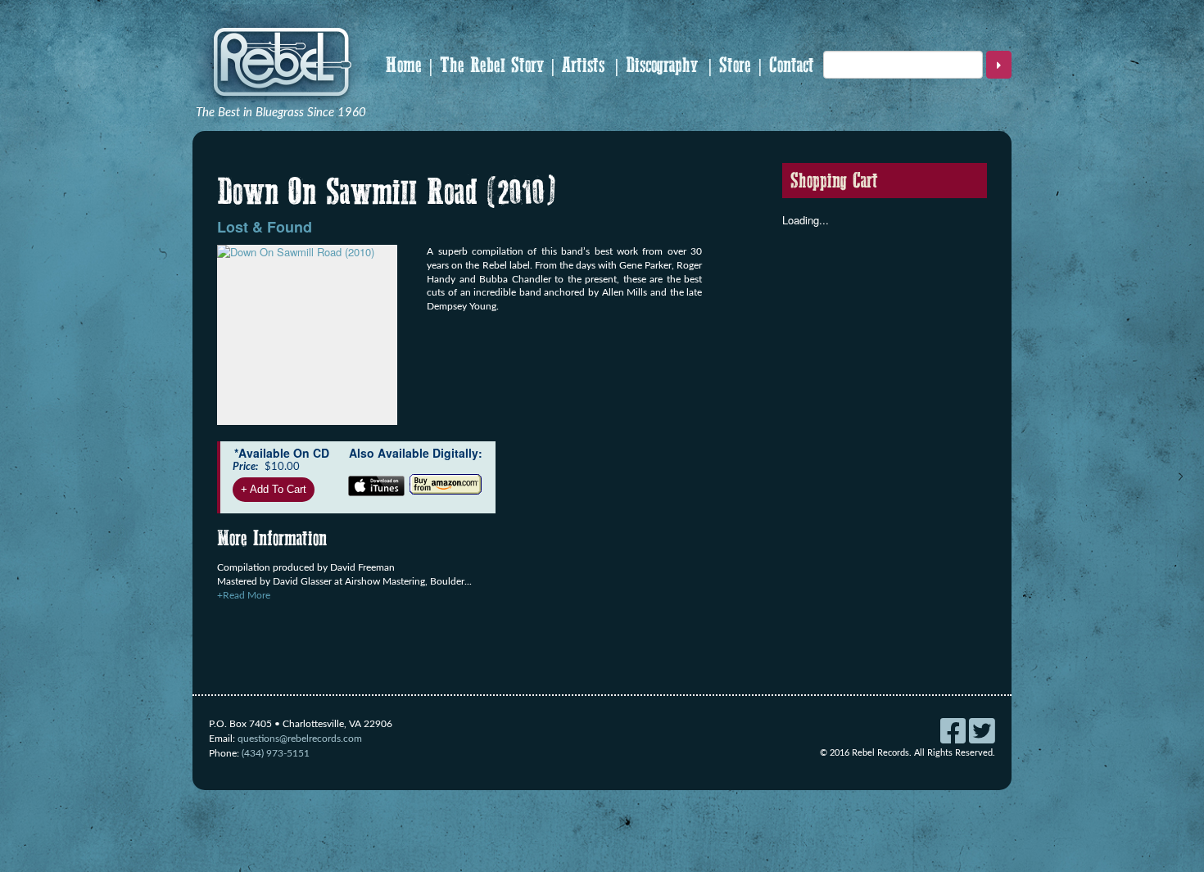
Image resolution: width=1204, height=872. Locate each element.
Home (404, 65)
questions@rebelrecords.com (300, 738)
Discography (662, 65)
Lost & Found (264, 226)
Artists (583, 65)
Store (735, 65)
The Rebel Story (492, 65)
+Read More (243, 595)
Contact (791, 65)
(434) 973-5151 (276, 753)
